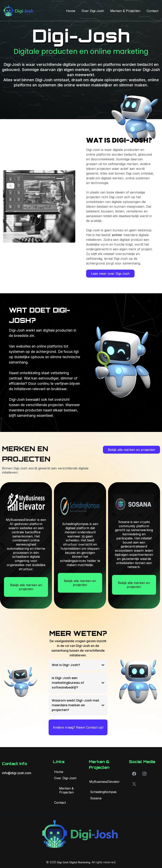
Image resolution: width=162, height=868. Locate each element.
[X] (134, 784)
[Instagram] (144, 774)
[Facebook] (134, 774)
